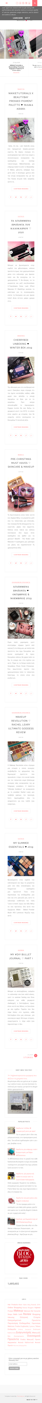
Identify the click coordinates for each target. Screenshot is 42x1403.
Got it (27, 18)
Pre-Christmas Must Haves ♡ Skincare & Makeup (21, 463)
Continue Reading (21, 189)
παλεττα (16, 72)
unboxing (11, 1317)
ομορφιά (21, 335)
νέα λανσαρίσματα (16, 1336)
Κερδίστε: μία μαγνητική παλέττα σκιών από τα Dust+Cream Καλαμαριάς (25, 1177)
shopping (36, 1314)
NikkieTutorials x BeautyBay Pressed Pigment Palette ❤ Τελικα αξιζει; (16, 67)
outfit (20, 1314)
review (27, 1314)
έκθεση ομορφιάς (24, 1329)
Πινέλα (17, 1326)
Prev (11, 130)
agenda (21, 950)
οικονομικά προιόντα (21, 582)
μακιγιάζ (36, 1332)
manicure (27, 1311)
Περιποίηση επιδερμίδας (19, 1323)
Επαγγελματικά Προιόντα (24, 1320)
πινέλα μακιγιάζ (27, 1339)
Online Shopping (15, 1307)
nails (15, 1314)
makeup (18, 1310)
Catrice (21, 216)
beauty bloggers (28, 1308)
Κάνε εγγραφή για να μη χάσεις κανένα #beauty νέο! (24, 1359)
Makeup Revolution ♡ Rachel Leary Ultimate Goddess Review (21, 725)
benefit (21, 454)
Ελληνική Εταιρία (30, 1317)
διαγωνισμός (23, 1332)
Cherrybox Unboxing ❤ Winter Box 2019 (21, 344)
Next (30, 130)
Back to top (31, 1399)
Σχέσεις (32, 1326)
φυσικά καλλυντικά (25, 1342)
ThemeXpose (20, 1396)
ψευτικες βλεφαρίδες (20, 1345)
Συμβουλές (25, 1326)
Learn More (18, 18)
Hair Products (13, 1305)
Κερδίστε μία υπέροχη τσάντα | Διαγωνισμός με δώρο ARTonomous (27, 1152)
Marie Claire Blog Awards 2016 (29, 1305)
